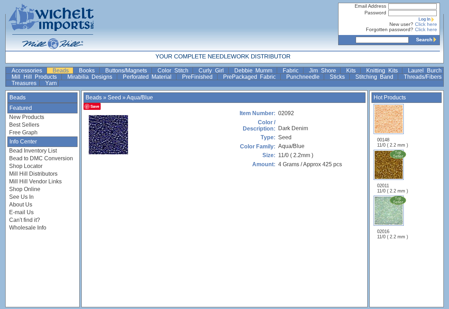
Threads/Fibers (423, 77)
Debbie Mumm (254, 70)
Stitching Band (375, 77)
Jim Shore (324, 70)
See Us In (21, 197)
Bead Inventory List (33, 151)
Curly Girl (213, 70)
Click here (426, 24)
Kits (352, 70)
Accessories (28, 70)
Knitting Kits (383, 70)
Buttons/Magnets (127, 70)
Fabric (292, 70)
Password (375, 12)
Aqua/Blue (140, 97)
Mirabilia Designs (91, 77)
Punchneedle (304, 77)
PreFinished (199, 77)
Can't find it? (24, 220)
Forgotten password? (389, 29)
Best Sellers (24, 125)
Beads (62, 70)
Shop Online (24, 189)
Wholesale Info (27, 228)
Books (88, 70)
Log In (424, 19)
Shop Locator (25, 166)
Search (424, 39)
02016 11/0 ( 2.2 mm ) (392, 234)
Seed (114, 97)
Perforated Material (149, 77)
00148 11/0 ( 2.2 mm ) (392, 142)
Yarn (51, 83)
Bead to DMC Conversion (41, 158)
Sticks (339, 77)
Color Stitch (174, 70)
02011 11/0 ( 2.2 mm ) (392, 188)
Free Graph (23, 132)
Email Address (370, 6)
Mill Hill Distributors (33, 174)
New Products (26, 117)
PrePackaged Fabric (251, 77)
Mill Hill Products (36, 77)
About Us (20, 205)
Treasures (25, 83)
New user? (401, 24)
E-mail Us (21, 212)
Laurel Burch (425, 70)
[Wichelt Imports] (52, 25)
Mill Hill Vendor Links (35, 181)
